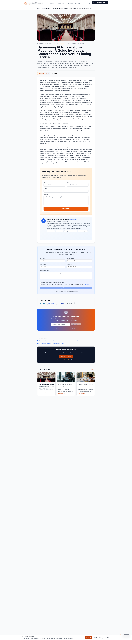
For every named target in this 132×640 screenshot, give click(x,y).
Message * (46, 194)
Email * (68, 182)
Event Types (61, 3)
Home (38, 8)
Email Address (43, 264)
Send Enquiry (66, 208)
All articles (73, 359)
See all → (92, 369)
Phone (45, 188)
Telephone (69, 264)
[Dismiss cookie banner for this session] (130, 636)
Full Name (42, 258)
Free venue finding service (63, 359)
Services (52, 3)
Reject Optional (97, 637)
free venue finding (77, 82)
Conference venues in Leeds (44, 343)
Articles (43, 8)
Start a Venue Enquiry (66, 356)
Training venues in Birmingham (76, 340)
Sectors (70, 3)
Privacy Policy (87, 284)
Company (77, 3)
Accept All (88, 637)
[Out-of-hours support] (89, 3)
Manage (107, 637)
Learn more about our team (53, 234)
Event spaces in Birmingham (59, 340)
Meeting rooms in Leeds (58, 343)
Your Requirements (45, 270)
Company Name (70, 258)
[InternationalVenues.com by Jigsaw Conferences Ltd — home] (33, 3)
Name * (45, 182)
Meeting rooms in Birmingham (44, 340)
